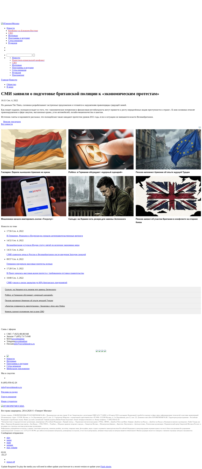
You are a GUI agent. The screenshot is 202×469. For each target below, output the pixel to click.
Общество (11, 84)
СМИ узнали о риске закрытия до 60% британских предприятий (37, 282)
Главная (5, 80)
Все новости (7, 124)
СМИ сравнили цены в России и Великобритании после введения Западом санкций (46, 254)
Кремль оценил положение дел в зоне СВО (24, 311)
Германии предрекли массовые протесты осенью (29, 264)
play (8, 438)
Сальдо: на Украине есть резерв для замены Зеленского (30, 289)
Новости (11, 28)
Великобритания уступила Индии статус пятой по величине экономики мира (43, 245)
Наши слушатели (9, 401)
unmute (10, 445)
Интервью (13, 35)
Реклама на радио (9, 392)
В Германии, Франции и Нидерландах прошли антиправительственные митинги (45, 236)
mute (9, 442)
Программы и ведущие (19, 38)
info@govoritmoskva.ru (24, 344)
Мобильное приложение (18, 368)
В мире (10, 87)
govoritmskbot (18, 339)
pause (9, 440)
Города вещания (8, 396)
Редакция (12, 43)
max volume (12, 447)
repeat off (11, 462)
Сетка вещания (15, 40)
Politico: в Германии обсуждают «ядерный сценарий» (29, 295)
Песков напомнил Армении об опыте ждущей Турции (29, 300)
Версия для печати (12, 121)
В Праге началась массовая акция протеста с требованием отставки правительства (45, 273)
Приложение (18, 75)
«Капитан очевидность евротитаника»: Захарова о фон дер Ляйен (35, 306)
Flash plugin (105, 466)
